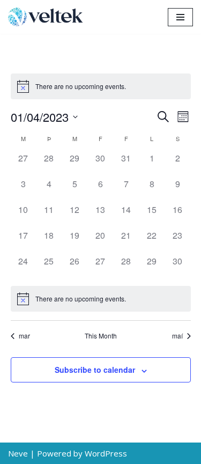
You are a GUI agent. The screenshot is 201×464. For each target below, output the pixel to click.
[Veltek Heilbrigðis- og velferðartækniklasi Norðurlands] (48, 17)
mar (24, 336)
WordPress (106, 453)
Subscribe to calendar (95, 369)
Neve (18, 453)
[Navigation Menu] (180, 17)
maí (177, 336)
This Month (101, 336)
